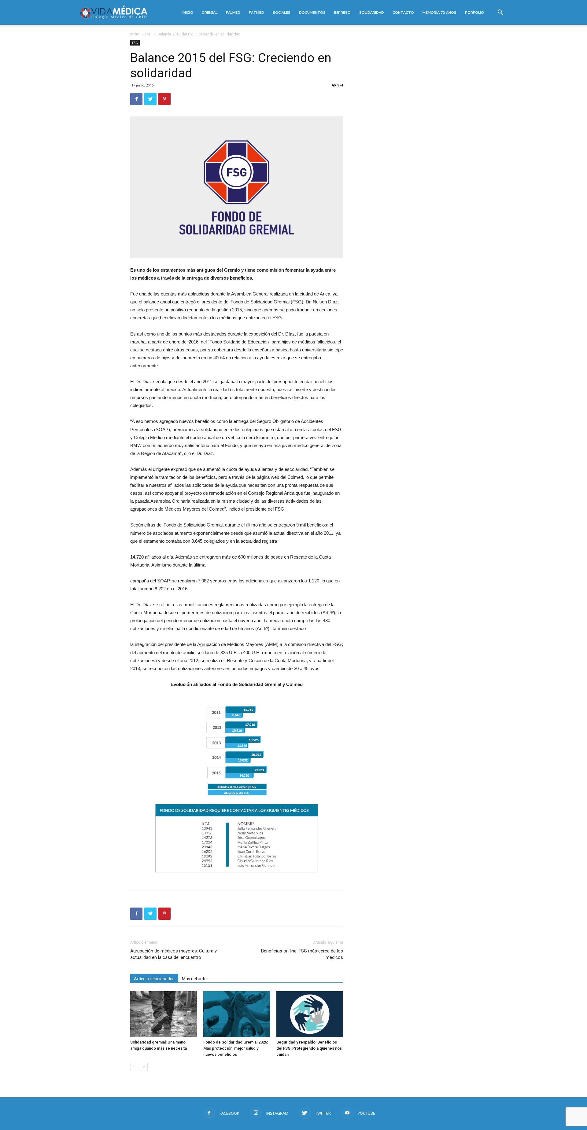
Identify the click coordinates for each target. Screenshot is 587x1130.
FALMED (233, 12)
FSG (148, 34)
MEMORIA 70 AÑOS (439, 12)
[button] (500, 13)
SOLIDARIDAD (371, 12)
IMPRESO (342, 12)
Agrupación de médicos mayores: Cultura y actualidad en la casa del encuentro (173, 954)
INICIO (188, 12)
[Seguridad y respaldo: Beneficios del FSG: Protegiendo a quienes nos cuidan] (309, 1014)
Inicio (134, 34)
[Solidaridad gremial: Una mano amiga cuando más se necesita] (163, 1014)
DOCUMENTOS (312, 12)
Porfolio (474, 12)
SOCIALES (281, 12)
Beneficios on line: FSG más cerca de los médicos (302, 954)
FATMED (256, 12)
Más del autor (195, 978)
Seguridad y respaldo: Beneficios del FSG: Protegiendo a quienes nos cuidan (309, 1048)
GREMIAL (209, 12)
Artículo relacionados (154, 978)
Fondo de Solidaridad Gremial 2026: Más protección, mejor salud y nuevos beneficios (235, 1048)
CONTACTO (403, 12)
